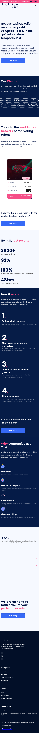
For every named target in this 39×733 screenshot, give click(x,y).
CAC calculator (5, 695)
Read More (33, 1)
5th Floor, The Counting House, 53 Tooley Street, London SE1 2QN (19, 714)
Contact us (4, 674)
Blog (2, 692)
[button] (35, 5)
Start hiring (13, 61)
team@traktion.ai (6, 710)
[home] (9, 5)
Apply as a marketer (7, 677)
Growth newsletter (6, 698)
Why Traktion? (5, 680)
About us (3, 671)
